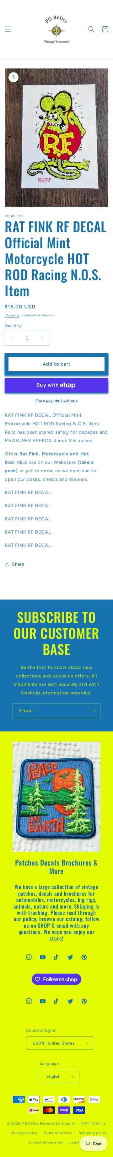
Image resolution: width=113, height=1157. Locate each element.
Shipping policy (93, 1133)
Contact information (45, 1142)
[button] (8, 29)
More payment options (56, 400)
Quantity (13, 325)
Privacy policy (24, 1133)
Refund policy (93, 1123)
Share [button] (18, 564)
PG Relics (30, 1124)
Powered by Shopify (57, 1124)
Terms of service (58, 1133)
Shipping (12, 315)
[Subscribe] (93, 710)
